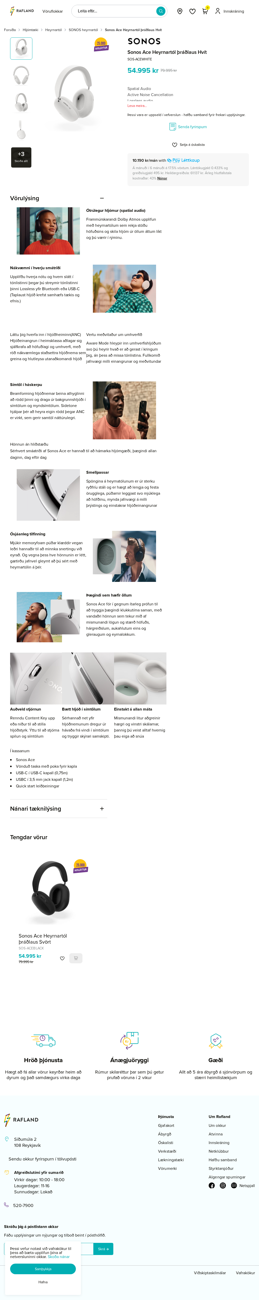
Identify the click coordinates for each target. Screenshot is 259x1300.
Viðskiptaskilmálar (210, 1272)
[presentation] (52, 11)
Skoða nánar (59, 1256)
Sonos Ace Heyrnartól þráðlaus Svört (43, 938)
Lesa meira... (137, 105)
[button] (160, 11)
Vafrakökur (245, 1272)
